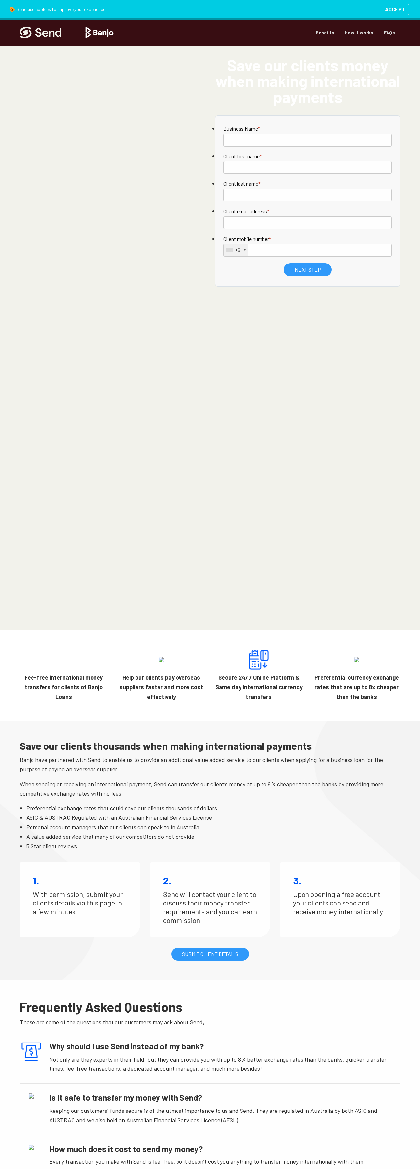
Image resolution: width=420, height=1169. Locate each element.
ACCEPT (395, 9)
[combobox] (236, 250)
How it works (359, 32)
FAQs (389, 32)
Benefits (325, 32)
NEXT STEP (308, 269)
